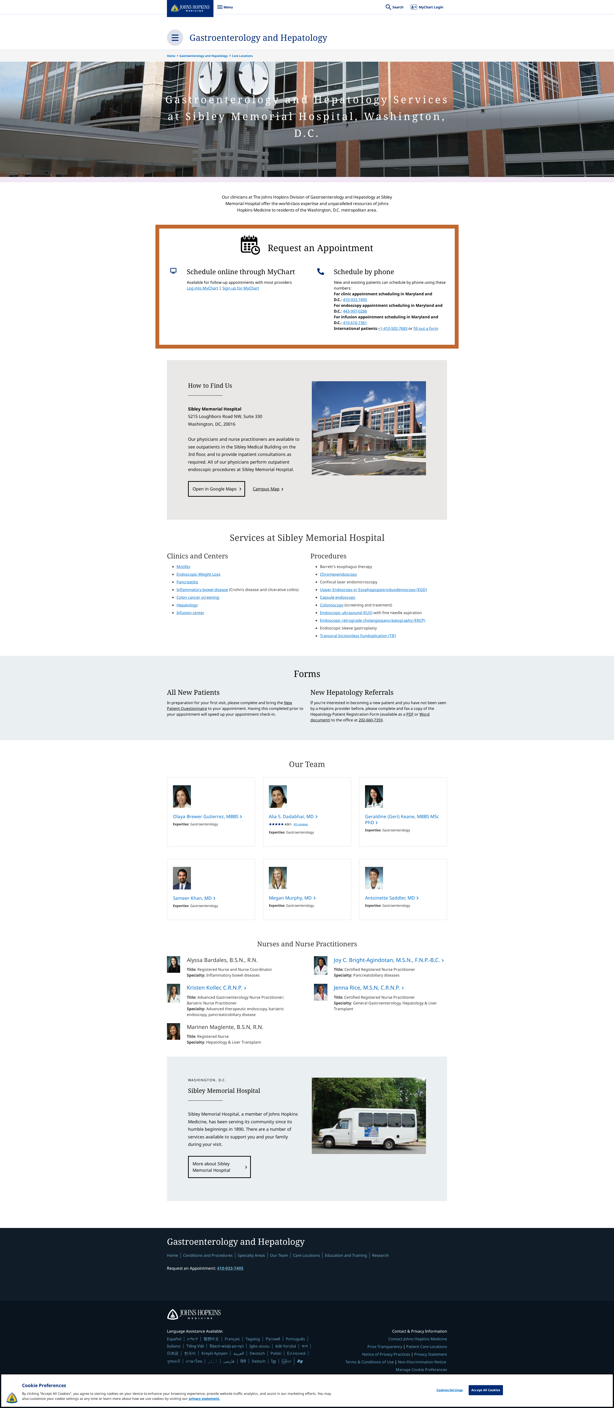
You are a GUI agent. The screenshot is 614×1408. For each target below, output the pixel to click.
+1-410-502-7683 (392, 328)
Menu (225, 9)
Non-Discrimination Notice (422, 1362)
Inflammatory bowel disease (202, 589)
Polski (276, 1353)
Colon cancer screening (198, 597)
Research (380, 1255)
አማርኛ (192, 1339)
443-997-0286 (355, 311)
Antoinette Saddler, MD (390, 898)
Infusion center (190, 612)
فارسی (229, 1361)
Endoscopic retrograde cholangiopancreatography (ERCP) (372, 620)
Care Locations (242, 56)
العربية (238, 1353)
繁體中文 (211, 1339)
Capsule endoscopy (337, 597)
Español (174, 1339)
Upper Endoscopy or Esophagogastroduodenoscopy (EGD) (373, 589)
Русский (273, 1339)
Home (171, 56)
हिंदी (243, 1361)
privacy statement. (204, 1398)
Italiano (174, 1346)
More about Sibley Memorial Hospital (211, 1167)
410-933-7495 (355, 299)
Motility (183, 566)
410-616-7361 (355, 322)
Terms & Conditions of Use (369, 1362)
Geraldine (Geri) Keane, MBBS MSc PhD (402, 819)
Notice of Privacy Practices (386, 1354)
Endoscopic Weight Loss (198, 574)
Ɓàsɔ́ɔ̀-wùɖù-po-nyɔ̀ (227, 1346)
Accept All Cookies (485, 1390)
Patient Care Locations (426, 1346)
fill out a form (425, 328)
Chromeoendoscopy (338, 574)
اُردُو (213, 1361)
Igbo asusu (259, 1346)
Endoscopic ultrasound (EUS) (346, 612)
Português (295, 1339)
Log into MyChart (202, 288)
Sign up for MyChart (240, 288)
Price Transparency (384, 1346)
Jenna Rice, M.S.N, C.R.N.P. (367, 987)
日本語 (172, 1353)
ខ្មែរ (273, 1361)
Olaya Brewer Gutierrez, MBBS (206, 816)
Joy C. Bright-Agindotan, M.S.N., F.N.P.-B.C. (387, 960)
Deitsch (259, 1361)
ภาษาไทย (194, 1361)
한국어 (190, 1353)
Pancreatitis (187, 582)
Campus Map (266, 489)
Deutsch (257, 1353)
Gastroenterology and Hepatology (258, 37)
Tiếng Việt (195, 1346)
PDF (409, 714)
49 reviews (301, 824)
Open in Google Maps (215, 489)
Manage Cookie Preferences (421, 1369)
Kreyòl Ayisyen (214, 1353)
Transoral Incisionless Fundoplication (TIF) (358, 635)
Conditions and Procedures (208, 1255)
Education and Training (346, 1255)
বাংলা (305, 1346)
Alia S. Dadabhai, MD (292, 816)
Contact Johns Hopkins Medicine (417, 1339)
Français (232, 1339)
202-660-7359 (371, 720)
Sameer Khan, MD (193, 898)
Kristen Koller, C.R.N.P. (214, 987)
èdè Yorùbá (285, 1346)
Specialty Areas (251, 1255)
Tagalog (253, 1339)
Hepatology (187, 605)
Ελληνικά (296, 1353)
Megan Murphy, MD (291, 898)
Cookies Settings (450, 1390)
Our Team (279, 1255)
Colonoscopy (331, 605)
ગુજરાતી (173, 1361)
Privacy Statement (430, 1354)
